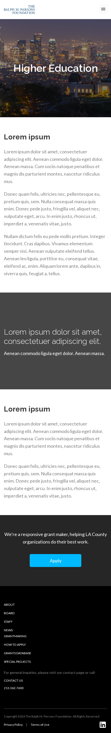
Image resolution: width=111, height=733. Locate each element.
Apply (55, 560)
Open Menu (103, 9)
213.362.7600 (13, 688)
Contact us (13, 680)
